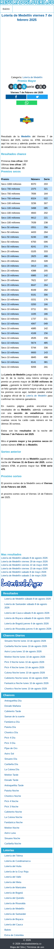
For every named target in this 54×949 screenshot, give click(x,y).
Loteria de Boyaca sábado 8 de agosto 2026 (27, 618)
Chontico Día (11, 732)
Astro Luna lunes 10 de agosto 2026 (23, 651)
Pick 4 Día (9, 737)
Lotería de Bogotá (13, 893)
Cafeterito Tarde (12, 711)
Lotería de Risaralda (14, 903)
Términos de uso (35, 947)
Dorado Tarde (11, 780)
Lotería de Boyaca (13, 919)
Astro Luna (10, 833)
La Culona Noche (13, 817)
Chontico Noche (12, 796)
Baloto (6, 9)
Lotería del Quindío (14, 898)
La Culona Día (11, 769)
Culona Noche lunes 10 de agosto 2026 (24, 672)
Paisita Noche (11, 790)
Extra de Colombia (14, 935)
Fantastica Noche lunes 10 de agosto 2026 (26, 683)
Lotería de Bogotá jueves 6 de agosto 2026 (26, 623)
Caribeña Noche (12, 843)
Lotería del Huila (12, 866)
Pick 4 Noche (11, 801)
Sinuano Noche (12, 838)
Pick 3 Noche (11, 806)
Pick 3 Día (9, 743)
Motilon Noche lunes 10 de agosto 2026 (24, 657)
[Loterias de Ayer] (22, 587)
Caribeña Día (11, 764)
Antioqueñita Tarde (14, 785)
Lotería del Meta (12, 882)
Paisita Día (10, 727)
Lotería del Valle (12, 877)
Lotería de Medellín (32, 77)
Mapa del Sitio (17, 947)
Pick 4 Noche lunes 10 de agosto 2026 (24, 667)
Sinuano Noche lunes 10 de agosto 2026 (25, 641)
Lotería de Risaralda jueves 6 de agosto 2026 (27, 628)
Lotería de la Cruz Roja (16, 871)
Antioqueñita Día (12, 700)
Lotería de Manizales (15, 887)
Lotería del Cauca (13, 924)
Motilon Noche (11, 827)
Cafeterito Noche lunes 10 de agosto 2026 (26, 678)
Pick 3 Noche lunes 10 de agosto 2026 (24, 662)
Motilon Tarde (11, 775)
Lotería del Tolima (13, 855)
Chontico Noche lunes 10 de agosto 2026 (25, 688)
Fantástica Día (12, 722)
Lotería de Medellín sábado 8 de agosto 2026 (27, 599)
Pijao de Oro (10, 748)
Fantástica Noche (13, 822)
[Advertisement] (27, 49)
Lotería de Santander (15, 914)
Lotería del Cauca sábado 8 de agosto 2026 (26, 613)
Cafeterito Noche (13, 812)
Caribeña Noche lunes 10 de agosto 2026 (25, 646)
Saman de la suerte (14, 716)
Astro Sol (9, 753)
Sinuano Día (10, 759)
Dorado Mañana (12, 706)
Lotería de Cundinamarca (17, 861)
